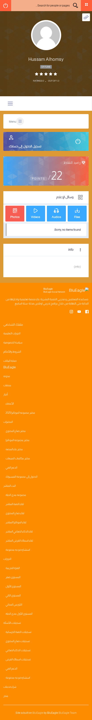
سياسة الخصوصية (12, 342)
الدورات (7, 558)
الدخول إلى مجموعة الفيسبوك (21, 476)
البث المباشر (9, 485)
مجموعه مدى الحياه (16, 494)
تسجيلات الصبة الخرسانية (18, 632)
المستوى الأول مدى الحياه (19, 613)
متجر (5, 695)
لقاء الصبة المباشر (15, 504)
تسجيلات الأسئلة (12, 622)
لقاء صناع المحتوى (15, 513)
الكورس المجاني (14, 604)
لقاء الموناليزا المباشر (16, 522)
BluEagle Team (68, 712)
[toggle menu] (10, 104)
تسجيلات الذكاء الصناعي (18, 650)
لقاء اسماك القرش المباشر (19, 540)
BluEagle (37, 712)
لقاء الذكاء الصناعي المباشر (19, 531)
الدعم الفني (11, 467)
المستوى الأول (13, 586)
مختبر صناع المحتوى (16, 431)
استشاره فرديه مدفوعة (18, 549)
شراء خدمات (9, 686)
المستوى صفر (13, 577)
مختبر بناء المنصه (14, 449)
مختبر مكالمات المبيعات (18, 458)
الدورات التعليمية (11, 333)
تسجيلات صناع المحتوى (18, 641)
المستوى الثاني (13, 595)
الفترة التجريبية (13, 568)
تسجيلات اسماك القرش (18, 659)
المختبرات (8, 421)
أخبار (5, 394)
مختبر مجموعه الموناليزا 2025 (20, 412)
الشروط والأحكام (12, 351)
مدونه (6, 376)
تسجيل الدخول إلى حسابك (25, 146)
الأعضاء (10, 403)
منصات (7, 385)
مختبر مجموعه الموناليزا (17, 440)
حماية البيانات (10, 360)
